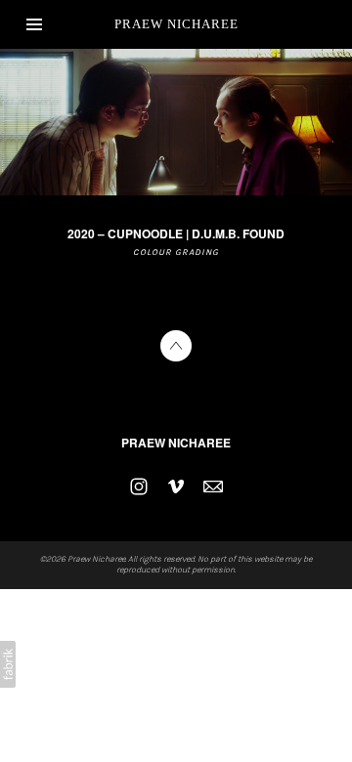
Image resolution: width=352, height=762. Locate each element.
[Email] (213, 486)
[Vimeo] (176, 486)
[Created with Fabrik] (8, 664)
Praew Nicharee (176, 442)
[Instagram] (138, 486)
